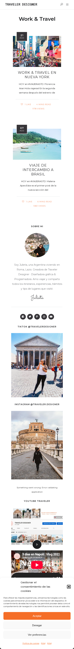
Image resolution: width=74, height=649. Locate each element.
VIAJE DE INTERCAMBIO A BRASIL (38, 169)
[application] (37, 567)
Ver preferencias (37, 634)
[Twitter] (30, 317)
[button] (69, 586)
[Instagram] (44, 317)
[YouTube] (51, 317)
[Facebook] (23, 317)
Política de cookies (31, 643)
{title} (43, 643)
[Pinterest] (37, 317)
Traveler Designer (21, 4)
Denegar (37, 625)
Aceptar (37, 615)
